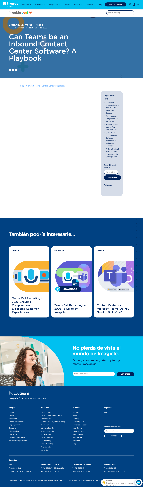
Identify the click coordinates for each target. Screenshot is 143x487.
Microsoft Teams (33, 85)
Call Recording (46, 440)
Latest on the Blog (109, 97)
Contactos (12, 428)
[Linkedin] (105, 189)
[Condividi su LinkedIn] (13, 70)
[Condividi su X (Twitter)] (16, 70)
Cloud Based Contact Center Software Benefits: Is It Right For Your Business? (111, 139)
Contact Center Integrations (53, 85)
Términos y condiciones (17, 437)
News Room (13, 418)
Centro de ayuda (78, 431)
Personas (12, 412)
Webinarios (76, 440)
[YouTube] (104, 189)
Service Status (77, 437)
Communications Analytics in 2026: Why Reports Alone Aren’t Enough (112, 107)
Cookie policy (13, 434)
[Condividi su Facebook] (10, 70)
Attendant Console (47, 428)
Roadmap (76, 418)
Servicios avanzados (80, 425)
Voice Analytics (46, 447)
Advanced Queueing (48, 431)
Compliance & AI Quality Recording (53, 422)
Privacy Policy (14, 431)
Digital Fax (44, 450)
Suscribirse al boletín (110, 166)
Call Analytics (45, 425)
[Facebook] (104, 417)
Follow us (108, 185)
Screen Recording (47, 444)
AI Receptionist (46, 418)
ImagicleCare (77, 428)
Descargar (76, 412)
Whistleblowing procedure (18, 440)
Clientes (11, 415)
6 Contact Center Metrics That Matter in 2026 (112, 127)
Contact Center (46, 412)
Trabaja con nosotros (16, 422)
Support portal (78, 434)
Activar (75, 415)
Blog (22, 85)
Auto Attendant (46, 434)
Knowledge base (78, 422)
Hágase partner (14, 425)
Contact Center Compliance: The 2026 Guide (112, 119)
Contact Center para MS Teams (51, 415)
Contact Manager (47, 437)
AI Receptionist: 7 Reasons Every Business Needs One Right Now (112, 153)
